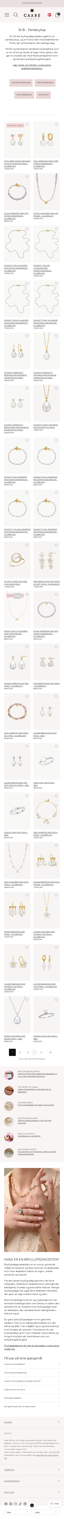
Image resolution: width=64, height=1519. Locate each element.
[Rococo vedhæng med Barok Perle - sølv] (17, 1014)
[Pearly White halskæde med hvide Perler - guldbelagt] (17, 609)
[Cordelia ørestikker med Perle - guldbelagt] (17, 662)
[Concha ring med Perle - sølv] (17, 811)
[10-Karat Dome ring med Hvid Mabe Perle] (17, 560)
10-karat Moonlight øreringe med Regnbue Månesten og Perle (15, 375)
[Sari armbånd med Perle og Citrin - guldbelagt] (17, 711)
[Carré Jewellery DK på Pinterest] (11, 1504)
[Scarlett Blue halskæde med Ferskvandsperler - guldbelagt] (17, 298)
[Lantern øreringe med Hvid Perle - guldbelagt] (46, 962)
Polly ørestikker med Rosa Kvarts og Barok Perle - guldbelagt (17, 163)
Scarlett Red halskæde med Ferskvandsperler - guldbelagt (16, 268)
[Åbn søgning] (16, 15)
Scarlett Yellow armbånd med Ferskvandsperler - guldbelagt (17, 532)
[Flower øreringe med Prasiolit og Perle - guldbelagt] (17, 962)
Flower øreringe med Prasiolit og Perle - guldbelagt (14, 986)
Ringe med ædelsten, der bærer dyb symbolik (36, 1105)
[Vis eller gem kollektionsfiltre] (32, 1505)
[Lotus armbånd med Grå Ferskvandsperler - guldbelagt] (17, 191)
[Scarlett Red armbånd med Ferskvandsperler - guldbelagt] (17, 455)
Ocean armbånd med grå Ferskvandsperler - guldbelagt (45, 633)
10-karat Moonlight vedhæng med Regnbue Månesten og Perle (44, 375)
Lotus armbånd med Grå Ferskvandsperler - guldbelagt (16, 216)
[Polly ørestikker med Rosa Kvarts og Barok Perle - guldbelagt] (17, 139)
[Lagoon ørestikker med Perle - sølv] (46, 711)
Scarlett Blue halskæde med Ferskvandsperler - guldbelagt (16, 322)
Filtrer (9, 1512)
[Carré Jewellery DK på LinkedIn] (25, 1504)
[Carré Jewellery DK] (32, 15)
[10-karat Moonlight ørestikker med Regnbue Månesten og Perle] (17, 403)
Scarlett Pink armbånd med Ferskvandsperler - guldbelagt (45, 532)
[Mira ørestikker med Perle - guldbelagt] (46, 662)
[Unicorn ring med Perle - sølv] (46, 1014)
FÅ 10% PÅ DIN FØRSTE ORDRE (32, 3)
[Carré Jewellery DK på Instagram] (15, 1504)
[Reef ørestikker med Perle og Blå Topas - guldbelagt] (46, 560)
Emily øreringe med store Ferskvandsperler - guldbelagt (45, 163)
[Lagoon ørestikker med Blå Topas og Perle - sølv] (17, 761)
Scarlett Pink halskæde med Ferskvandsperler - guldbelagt (45, 322)
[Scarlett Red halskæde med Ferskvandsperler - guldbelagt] (17, 244)
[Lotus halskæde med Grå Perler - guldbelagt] (46, 191)
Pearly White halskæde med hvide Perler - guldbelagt (16, 633)
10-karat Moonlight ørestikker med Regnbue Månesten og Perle (16, 427)
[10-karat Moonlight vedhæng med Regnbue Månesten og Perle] (46, 351)
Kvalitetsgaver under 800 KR (29, 1136)
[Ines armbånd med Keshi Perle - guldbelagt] (46, 811)
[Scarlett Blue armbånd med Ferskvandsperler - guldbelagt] (46, 455)
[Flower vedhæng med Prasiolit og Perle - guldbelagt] (46, 910)
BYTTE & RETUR (43, 95)
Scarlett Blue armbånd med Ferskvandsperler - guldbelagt (45, 479)
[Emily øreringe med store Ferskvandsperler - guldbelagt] (46, 139)
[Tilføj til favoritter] (27, 124)
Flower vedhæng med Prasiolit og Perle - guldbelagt (44, 934)
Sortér (37, 1512)
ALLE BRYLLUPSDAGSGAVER (21, 82)
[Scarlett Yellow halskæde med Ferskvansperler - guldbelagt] (46, 244)
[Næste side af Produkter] (50, 1052)
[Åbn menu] (7, 15)
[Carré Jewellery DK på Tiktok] (20, 1504)
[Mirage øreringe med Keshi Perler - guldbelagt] (46, 860)
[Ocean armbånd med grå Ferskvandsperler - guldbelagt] (46, 609)
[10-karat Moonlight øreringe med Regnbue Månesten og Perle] (17, 351)
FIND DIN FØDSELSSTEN (45, 82)
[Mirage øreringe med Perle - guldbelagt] (17, 910)
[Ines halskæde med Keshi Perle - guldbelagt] (17, 860)
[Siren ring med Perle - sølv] (46, 761)
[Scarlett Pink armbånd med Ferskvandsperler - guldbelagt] (46, 507)
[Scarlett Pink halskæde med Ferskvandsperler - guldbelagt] (46, 298)
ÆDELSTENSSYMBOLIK (24, 95)
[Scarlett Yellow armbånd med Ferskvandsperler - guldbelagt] (17, 507)
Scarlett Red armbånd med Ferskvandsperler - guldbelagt (16, 479)
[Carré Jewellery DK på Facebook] (6, 1504)
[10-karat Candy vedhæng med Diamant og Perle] (46, 403)
